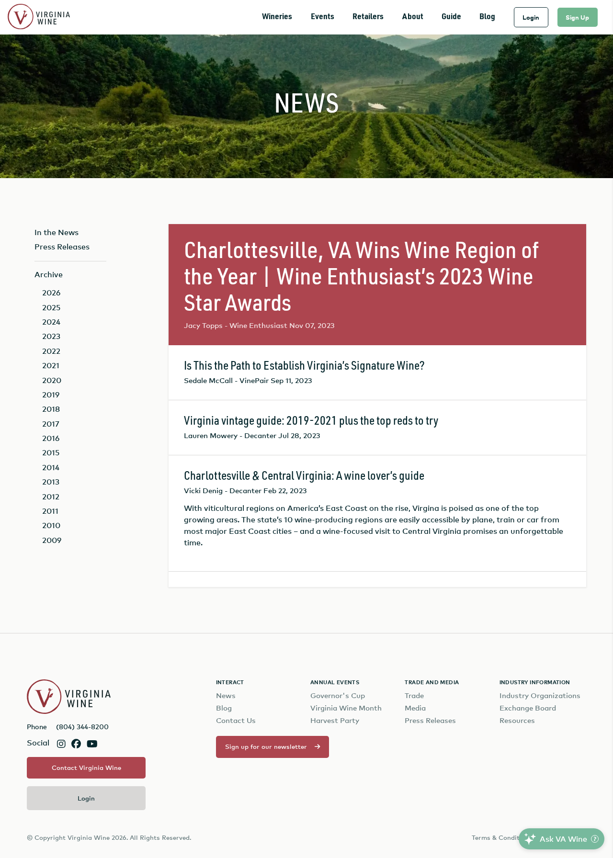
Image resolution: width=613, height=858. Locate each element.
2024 (51, 322)
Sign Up (577, 17)
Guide (451, 17)
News (226, 695)
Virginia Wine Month (346, 708)
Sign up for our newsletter (266, 746)
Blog (487, 17)
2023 (51, 336)
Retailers (368, 17)
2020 (51, 380)
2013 (50, 481)
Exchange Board (527, 708)
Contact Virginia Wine (86, 767)
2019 (50, 394)
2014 (50, 467)
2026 (51, 292)
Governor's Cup (337, 695)
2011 (50, 511)
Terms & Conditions (502, 837)
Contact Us (236, 720)
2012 (50, 496)
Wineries (277, 17)
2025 (51, 307)
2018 (51, 409)
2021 (50, 365)
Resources (517, 720)
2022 (51, 351)
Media (415, 708)
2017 (50, 424)
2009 (51, 540)
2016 (50, 438)
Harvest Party (334, 720)
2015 (50, 452)
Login (530, 17)
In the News (56, 232)
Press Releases (62, 246)
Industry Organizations (539, 695)
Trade (414, 695)
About (412, 17)
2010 (51, 525)
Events (322, 17)
